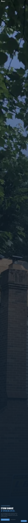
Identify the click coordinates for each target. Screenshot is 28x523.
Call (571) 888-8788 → (13, 519)
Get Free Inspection (5, 519)
